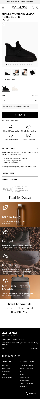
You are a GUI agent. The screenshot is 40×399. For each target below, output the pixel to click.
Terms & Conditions (26, 384)
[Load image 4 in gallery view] (32, 72)
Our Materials (6, 368)
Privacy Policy (24, 380)
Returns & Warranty (26, 368)
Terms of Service (7, 377)
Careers (4, 374)
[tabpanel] (21, 44)
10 (27, 64)
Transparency (6, 371)
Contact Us (23, 387)
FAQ (21, 371)
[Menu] (2, 7)
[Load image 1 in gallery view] (7, 72)
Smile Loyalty (24, 377)
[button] (32, 7)
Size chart (34, 95)
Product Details (9, 148)
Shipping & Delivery (26, 365)
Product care (8, 173)
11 (29, 64)
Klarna (22, 374)
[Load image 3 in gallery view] (24, 72)
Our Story (5, 365)
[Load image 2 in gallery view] (15, 72)
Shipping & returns (10, 180)
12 (31, 64)
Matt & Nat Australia (9, 396)
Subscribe (34, 349)
